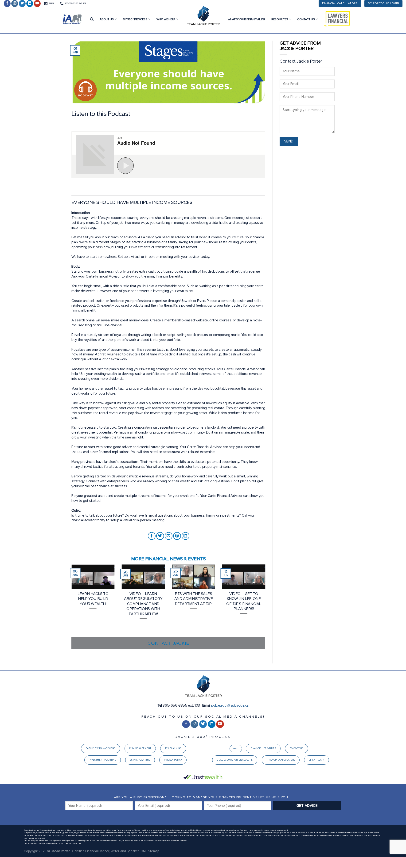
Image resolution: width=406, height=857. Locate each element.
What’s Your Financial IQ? (246, 19)
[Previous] (70, 600)
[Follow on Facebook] (7, 3)
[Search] (92, 19)
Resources (279, 19)
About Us (106, 19)
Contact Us (306, 19)
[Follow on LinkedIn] (29, 3)
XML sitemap (150, 851)
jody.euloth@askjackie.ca (230, 705)
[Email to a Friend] (168, 536)
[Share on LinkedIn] (185, 536)
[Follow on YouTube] (37, 3)
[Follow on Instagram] (14, 3)
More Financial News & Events (168, 559)
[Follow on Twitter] (22, 3)
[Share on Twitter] (160, 536)
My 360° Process (135, 19)
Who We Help (165, 19)
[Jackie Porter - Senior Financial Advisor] (203, 16)
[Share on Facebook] (152, 536)
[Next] (266, 600)
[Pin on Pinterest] (177, 536)
